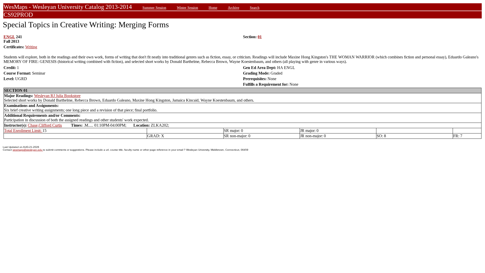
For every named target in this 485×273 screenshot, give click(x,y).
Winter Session (187, 8)
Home (213, 8)
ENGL (9, 37)
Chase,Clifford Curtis (45, 125)
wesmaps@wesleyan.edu (28, 149)
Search (254, 8)
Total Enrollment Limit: (23, 130)
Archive (233, 8)
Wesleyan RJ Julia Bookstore (57, 96)
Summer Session (154, 8)
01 (260, 37)
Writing (31, 47)
